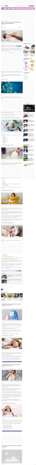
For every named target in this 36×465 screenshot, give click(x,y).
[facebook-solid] (18, 46)
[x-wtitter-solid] (19, 46)
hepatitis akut (19, 74)
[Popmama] (4, 6)
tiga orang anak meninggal (18, 50)
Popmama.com (14, 399)
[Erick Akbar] (2, 289)
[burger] (34, 5)
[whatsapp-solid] (16, 46)
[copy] (21, 46)
